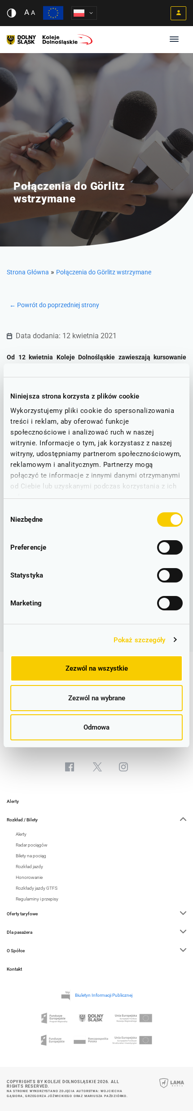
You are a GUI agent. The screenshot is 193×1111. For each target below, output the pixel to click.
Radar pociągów (32, 844)
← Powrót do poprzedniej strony (54, 305)
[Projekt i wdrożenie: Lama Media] (171, 1089)
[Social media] (70, 767)
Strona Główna (28, 272)
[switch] (170, 547)
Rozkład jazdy (29, 866)
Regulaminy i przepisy (37, 898)
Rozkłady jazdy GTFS (36, 888)
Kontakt (14, 969)
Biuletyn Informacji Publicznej (103, 995)
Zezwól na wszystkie (97, 668)
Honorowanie (29, 877)
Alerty (13, 801)
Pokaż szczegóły (140, 640)
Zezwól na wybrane (96, 698)
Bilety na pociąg (31, 855)
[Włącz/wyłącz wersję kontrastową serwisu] (11, 13)
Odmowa (96, 727)
